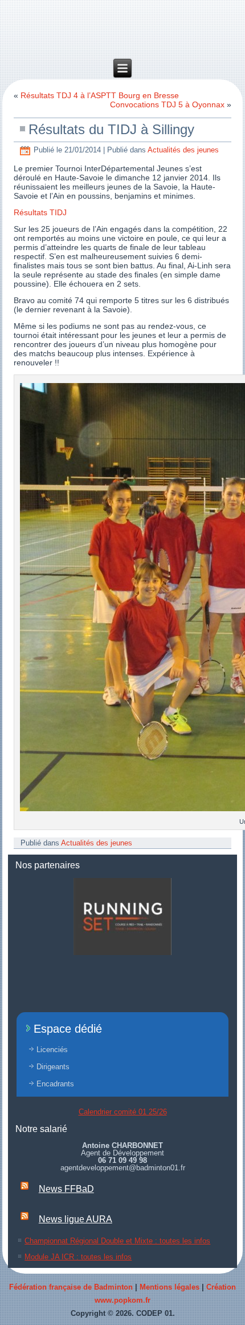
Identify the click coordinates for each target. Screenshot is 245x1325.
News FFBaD (66, 1189)
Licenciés (52, 1049)
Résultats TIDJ (40, 212)
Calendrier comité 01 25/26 (123, 1111)
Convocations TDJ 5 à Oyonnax (167, 104)
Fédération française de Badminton (71, 1287)
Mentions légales (169, 1287)
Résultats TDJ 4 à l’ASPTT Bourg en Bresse (100, 95)
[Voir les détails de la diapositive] (123, 916)
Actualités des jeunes (183, 150)
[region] (123, 916)
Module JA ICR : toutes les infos (78, 1256)
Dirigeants (53, 1066)
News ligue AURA (75, 1219)
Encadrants (55, 1084)
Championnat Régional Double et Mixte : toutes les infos (117, 1241)
